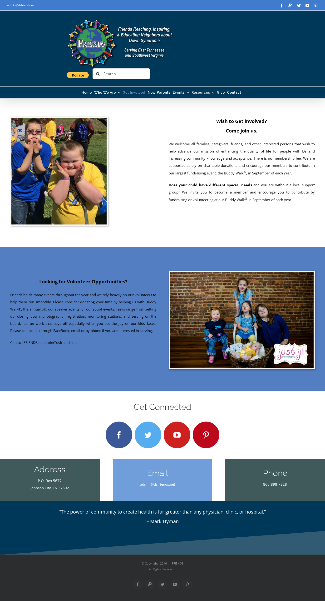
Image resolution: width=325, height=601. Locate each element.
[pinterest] (206, 435)
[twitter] (148, 435)
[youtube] (177, 435)
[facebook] (119, 435)
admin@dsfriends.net (21, 5)
